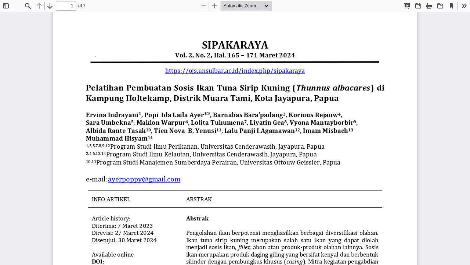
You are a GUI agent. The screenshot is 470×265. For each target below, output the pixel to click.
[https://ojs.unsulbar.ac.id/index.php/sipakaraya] (235, 70)
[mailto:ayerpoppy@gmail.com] (144, 178)
